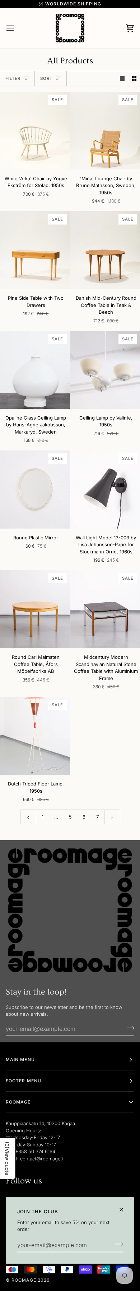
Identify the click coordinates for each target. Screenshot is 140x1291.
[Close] (124, 1210)
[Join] (117, 1244)
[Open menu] (16, 28)
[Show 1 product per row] (122, 78)
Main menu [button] (20, 1059)
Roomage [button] (18, 1102)
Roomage (23, 1280)
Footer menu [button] (23, 1080)
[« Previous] (28, 817)
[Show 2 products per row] (134, 78)
